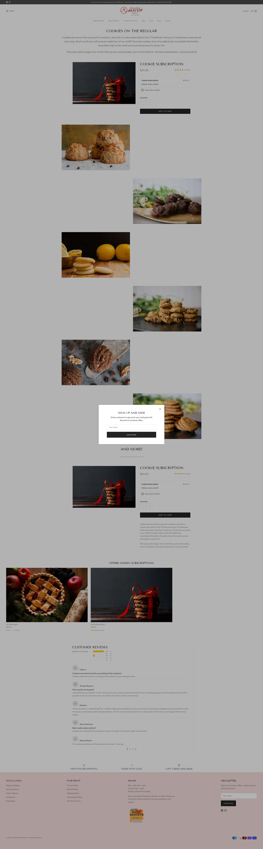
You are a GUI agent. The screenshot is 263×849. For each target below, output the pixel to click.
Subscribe (131, 435)
